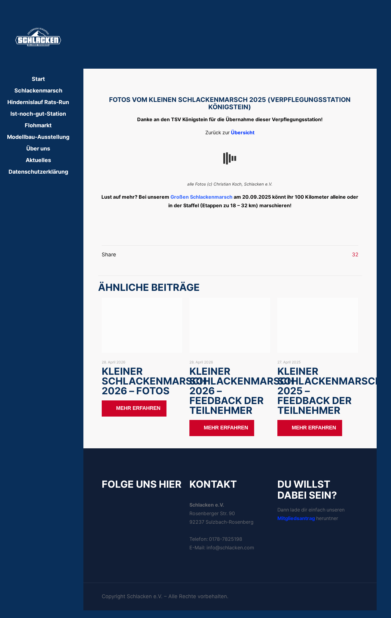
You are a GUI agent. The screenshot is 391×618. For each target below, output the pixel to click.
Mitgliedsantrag (296, 518)
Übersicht (242, 133)
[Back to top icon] (355, 593)
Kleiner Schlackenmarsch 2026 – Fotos (154, 381)
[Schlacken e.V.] (38, 37)
